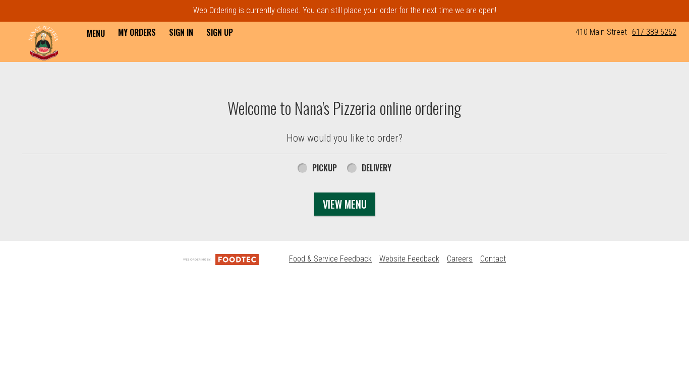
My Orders (137, 32)
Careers (460, 259)
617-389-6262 (654, 32)
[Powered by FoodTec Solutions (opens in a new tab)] (221, 259)
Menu (96, 33)
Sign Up (219, 32)
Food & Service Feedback (330, 259)
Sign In (181, 32)
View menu (345, 204)
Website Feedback (409, 259)
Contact (493, 259)
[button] (43, 43)
